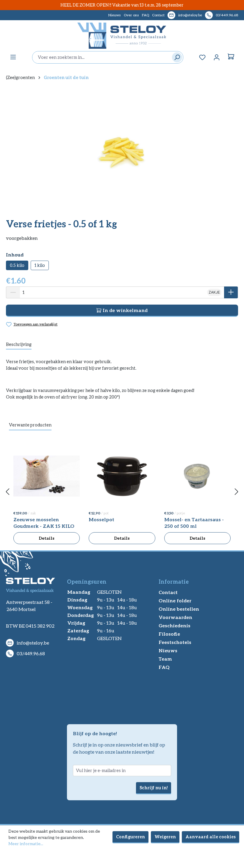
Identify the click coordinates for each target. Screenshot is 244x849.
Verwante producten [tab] (30, 424)
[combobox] (100, 57)
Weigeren (165, 836)
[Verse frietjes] (122, 149)
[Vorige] (7, 492)
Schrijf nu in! (154, 787)
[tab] (19, 345)
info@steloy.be (190, 15)
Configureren (130, 836)
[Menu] (13, 57)
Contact (158, 15)
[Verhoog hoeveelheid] (231, 292)
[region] (122, 149)
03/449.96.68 (227, 15)
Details (46, 538)
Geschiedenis (174, 625)
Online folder (175, 600)
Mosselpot (101, 519)
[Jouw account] (216, 57)
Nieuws (114, 15)
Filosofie (169, 634)
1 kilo (40, 265)
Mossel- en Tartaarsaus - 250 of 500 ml (194, 522)
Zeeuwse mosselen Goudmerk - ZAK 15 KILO (43, 522)
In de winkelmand (124, 310)
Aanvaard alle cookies (210, 836)
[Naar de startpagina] (122, 36)
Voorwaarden (175, 617)
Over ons (131, 15)
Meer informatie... (25, 843)
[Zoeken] (175, 57)
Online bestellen (179, 609)
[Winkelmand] (231, 57)
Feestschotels (175, 642)
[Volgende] (236, 492)
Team (165, 658)
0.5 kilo (17, 265)
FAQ (145, 15)
